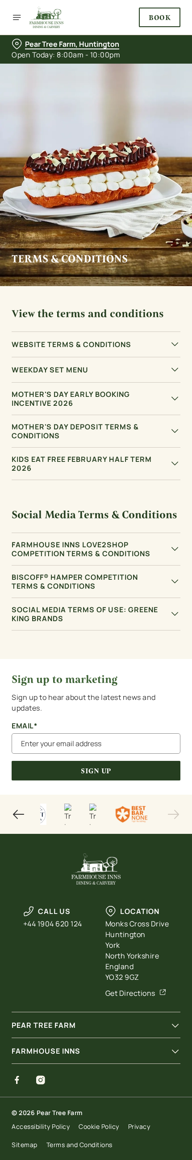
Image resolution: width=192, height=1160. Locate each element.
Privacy (139, 1126)
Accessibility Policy (41, 1126)
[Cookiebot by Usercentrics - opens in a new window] (143, 413)
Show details (144, 681)
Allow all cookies (96, 709)
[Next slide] (173, 814)
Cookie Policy (99, 1126)
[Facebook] (17, 1080)
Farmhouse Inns (46, 1051)
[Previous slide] (19, 814)
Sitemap (25, 1144)
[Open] (17, 17)
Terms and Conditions (79, 1144)
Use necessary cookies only (96, 739)
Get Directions (130, 993)
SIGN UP (96, 771)
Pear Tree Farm (44, 1025)
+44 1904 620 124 (52, 924)
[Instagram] (40, 1080)
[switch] (169, 590)
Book (159, 17)
